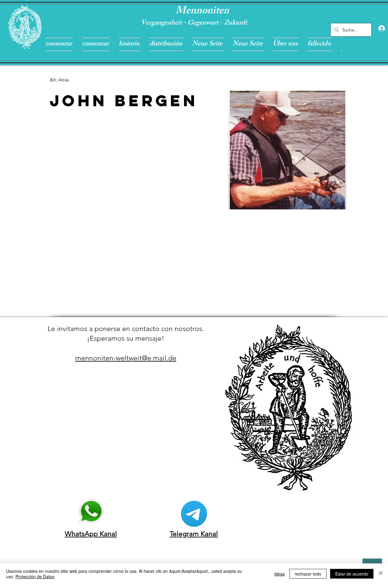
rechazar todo (308, 574)
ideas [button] (279, 574)
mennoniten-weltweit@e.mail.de (125, 358)
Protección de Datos (34, 576)
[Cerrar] (380, 573)
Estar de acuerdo (351, 574)
